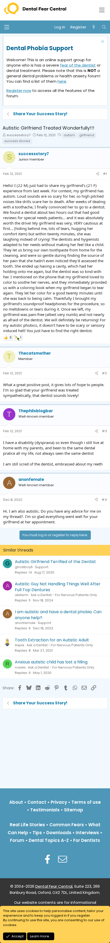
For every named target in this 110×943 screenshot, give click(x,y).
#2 (104, 373)
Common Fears (66, 825)
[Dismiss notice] (102, 42)
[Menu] (6, 27)
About (16, 802)
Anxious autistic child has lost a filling (51, 662)
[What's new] (94, 27)
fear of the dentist (78, 65)
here (62, 81)
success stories (17, 141)
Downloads (58, 833)
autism (69, 135)
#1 (105, 173)
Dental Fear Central (53, 886)
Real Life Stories (27, 825)
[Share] (97, 174)
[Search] (104, 27)
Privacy (59, 802)
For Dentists (86, 840)
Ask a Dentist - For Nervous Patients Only (64, 594)
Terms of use (86, 802)
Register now (18, 90)
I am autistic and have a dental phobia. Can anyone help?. (58, 614)
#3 (104, 431)
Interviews (87, 833)
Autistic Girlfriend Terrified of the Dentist (55, 562)
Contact (36, 802)
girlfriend (86, 135)
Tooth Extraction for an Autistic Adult (52, 640)
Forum (17, 840)
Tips (37, 833)
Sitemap (73, 810)
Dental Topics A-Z (49, 840)
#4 (104, 499)
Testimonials (45, 810)
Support (41, 567)
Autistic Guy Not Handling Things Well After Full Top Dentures (58, 586)
